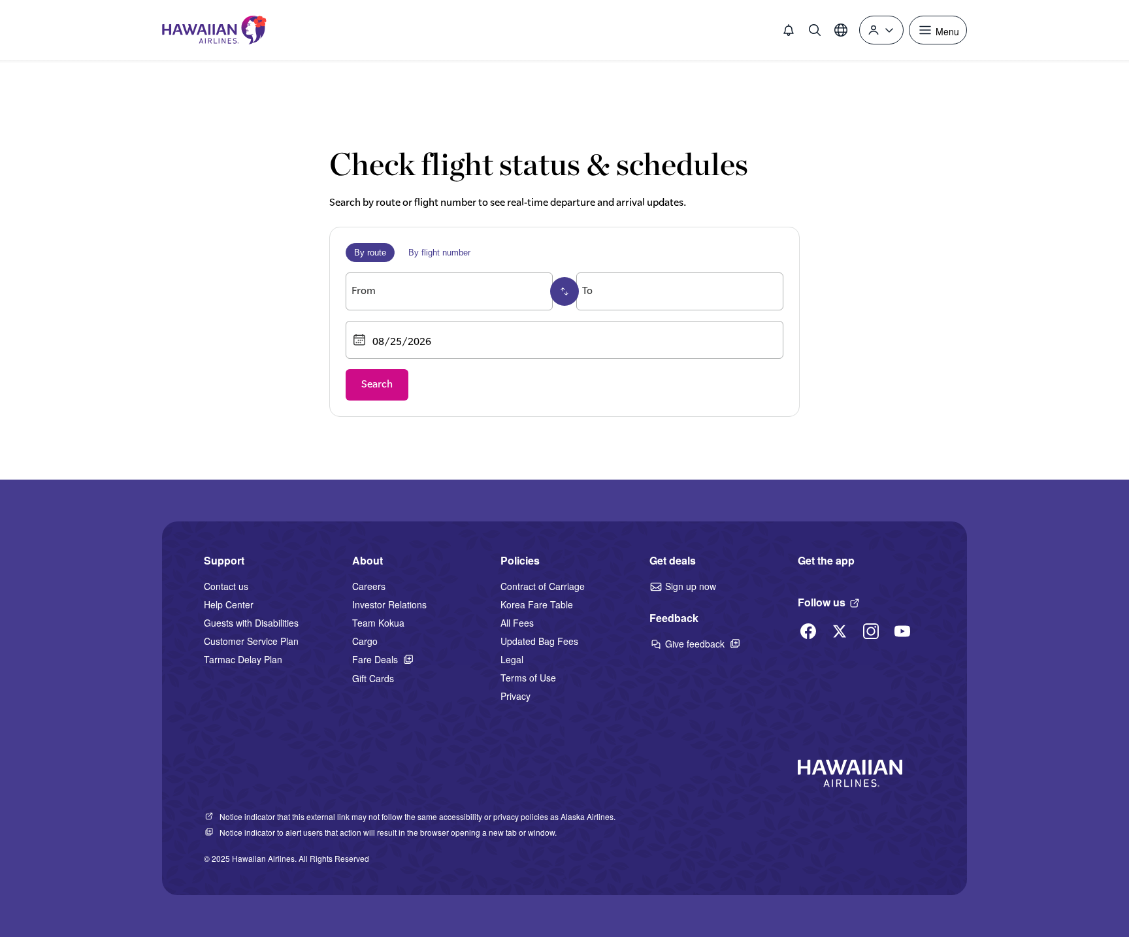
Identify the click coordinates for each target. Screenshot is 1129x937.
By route (370, 252)
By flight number (439, 252)
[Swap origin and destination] (564, 291)
